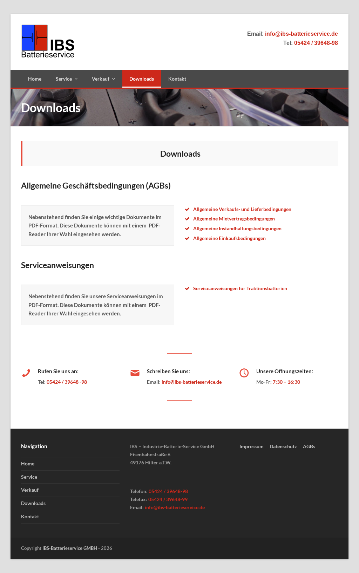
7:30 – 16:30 (286, 382)
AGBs (309, 446)
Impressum (251, 446)
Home (27, 463)
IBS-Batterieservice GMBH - (71, 548)
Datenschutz (283, 446)
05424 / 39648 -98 (67, 382)
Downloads (33, 503)
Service (29, 477)
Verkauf (30, 490)
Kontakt (30, 516)
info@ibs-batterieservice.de (192, 382)
